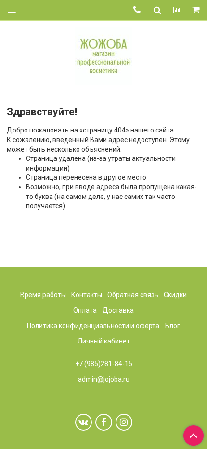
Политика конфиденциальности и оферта (93, 326)
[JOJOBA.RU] (103, 55)
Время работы (43, 295)
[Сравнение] (177, 10)
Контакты (86, 295)
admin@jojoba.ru (103, 379)
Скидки (175, 295)
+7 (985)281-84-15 (103, 364)
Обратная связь (132, 295)
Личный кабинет (104, 341)
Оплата (85, 310)
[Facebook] (103, 422)
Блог (172, 326)
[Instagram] (124, 422)
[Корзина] (196, 10)
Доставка (118, 310)
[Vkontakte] (83, 422)
